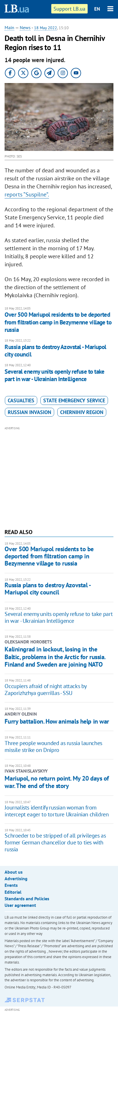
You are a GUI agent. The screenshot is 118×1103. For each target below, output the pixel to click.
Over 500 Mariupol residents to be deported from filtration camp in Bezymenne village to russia (58, 322)
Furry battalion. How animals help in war (57, 721)
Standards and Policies (27, 898)
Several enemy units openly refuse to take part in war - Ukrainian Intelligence (54, 375)
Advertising (16, 878)
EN (97, 9)
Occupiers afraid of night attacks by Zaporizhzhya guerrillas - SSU (45, 689)
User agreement (20, 905)
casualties (21, 400)
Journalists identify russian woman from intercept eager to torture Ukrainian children (57, 811)
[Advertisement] (59, 477)
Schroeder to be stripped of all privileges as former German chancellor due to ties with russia (55, 842)
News (25, 27)
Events (11, 885)
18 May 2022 (45, 27)
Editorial (13, 892)
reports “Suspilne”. (27, 194)
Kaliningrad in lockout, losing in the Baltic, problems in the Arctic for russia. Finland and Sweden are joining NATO (55, 656)
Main (9, 27)
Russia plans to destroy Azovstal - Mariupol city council (55, 350)
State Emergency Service (74, 400)
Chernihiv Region (81, 412)
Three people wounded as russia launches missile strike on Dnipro (53, 746)
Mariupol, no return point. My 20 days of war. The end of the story (57, 782)
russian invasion (29, 412)
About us (14, 872)
